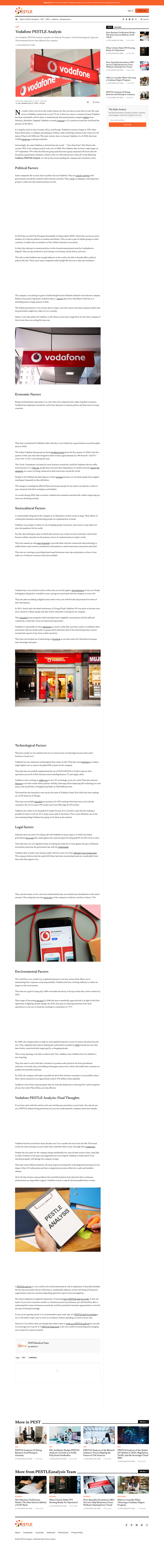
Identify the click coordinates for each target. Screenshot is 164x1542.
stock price (48, 898)
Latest (109, 27)
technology (85, 762)
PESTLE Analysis (26, 1539)
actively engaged (83, 176)
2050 (77, 1045)
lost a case (30, 838)
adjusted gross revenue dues (85, 853)
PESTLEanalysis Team (26, 45)
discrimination (78, 590)
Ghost (47, 1539)
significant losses (58, 452)
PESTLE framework (50, 1327)
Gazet (53, 1539)
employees (26, 139)
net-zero (39, 1001)
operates (60, 121)
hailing (86, 117)
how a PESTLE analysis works (76, 1299)
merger (60, 299)
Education (121, 1496)
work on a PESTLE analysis (77, 1324)
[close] (161, 2)
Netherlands (63, 847)
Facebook (56, 639)
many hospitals (43, 543)
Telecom (35, 468)
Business (18, 1496)
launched (24, 618)
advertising (47, 627)
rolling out (43, 780)
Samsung (19, 784)
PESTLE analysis (24, 1287)
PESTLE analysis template (85, 1315)
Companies (33, 1358)
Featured (117, 27)
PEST (17, 27)
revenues (59, 477)
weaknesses (90, 1147)
